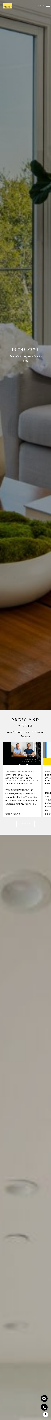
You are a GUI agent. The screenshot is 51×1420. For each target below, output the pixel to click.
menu (41, 5)
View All (25, 824)
